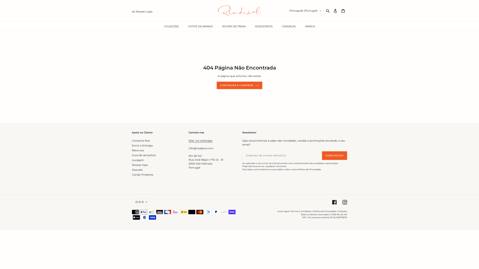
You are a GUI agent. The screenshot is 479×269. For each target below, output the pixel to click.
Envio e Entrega (142, 145)
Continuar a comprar (236, 85)
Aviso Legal (283, 211)
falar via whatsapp (200, 140)
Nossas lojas (140, 165)
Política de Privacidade (324, 211)
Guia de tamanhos (144, 155)
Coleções (342, 211)
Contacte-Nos (141, 140)
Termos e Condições (301, 211)
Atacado (137, 169)
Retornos (138, 150)
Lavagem (138, 160)
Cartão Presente (142, 174)
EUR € (139, 202)
